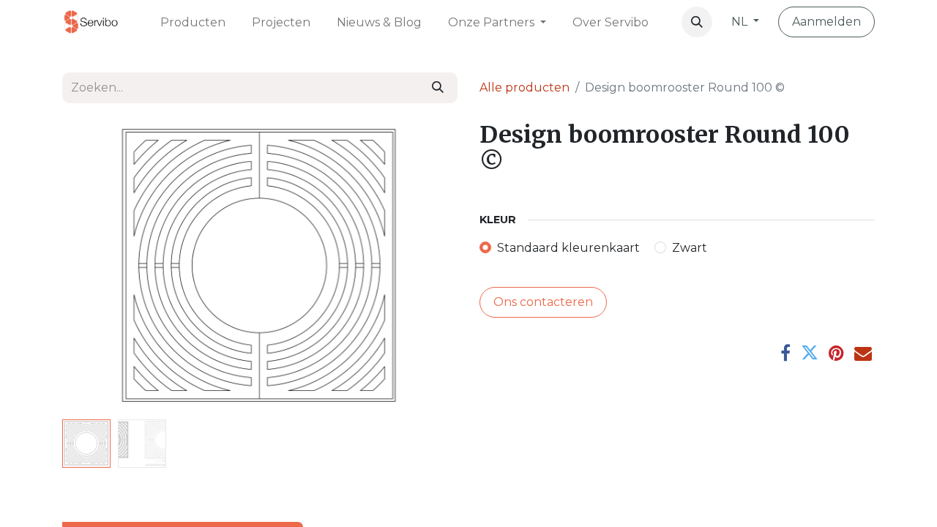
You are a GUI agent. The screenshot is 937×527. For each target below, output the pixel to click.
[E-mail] (863, 353)
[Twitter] (809, 353)
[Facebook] (785, 353)
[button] (697, 22)
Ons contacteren (543, 302)
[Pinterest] (836, 353)
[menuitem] (192, 21)
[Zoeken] (438, 87)
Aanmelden (826, 22)
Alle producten (524, 87)
